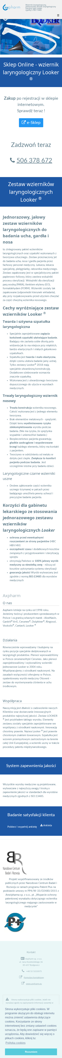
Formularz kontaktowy (34, 977)
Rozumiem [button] (31, 1051)
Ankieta (47, 825)
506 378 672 (34, 160)
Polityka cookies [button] (15, 1042)
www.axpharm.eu (34, 984)
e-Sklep (33, 123)
